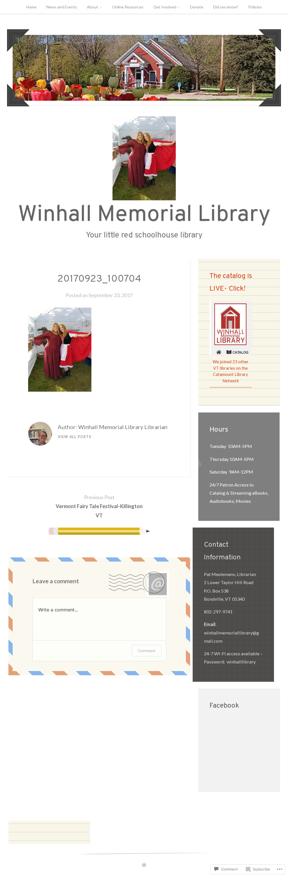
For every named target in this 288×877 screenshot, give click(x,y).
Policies (255, 7)
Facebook (224, 705)
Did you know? (225, 7)
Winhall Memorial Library (144, 215)
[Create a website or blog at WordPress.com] (144, 865)
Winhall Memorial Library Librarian (122, 426)
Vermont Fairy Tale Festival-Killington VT (99, 506)
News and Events (61, 7)
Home (31, 7)
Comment (147, 650)
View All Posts (74, 436)
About (92, 7)
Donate (196, 7)
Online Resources (127, 7)
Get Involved (164, 7)
